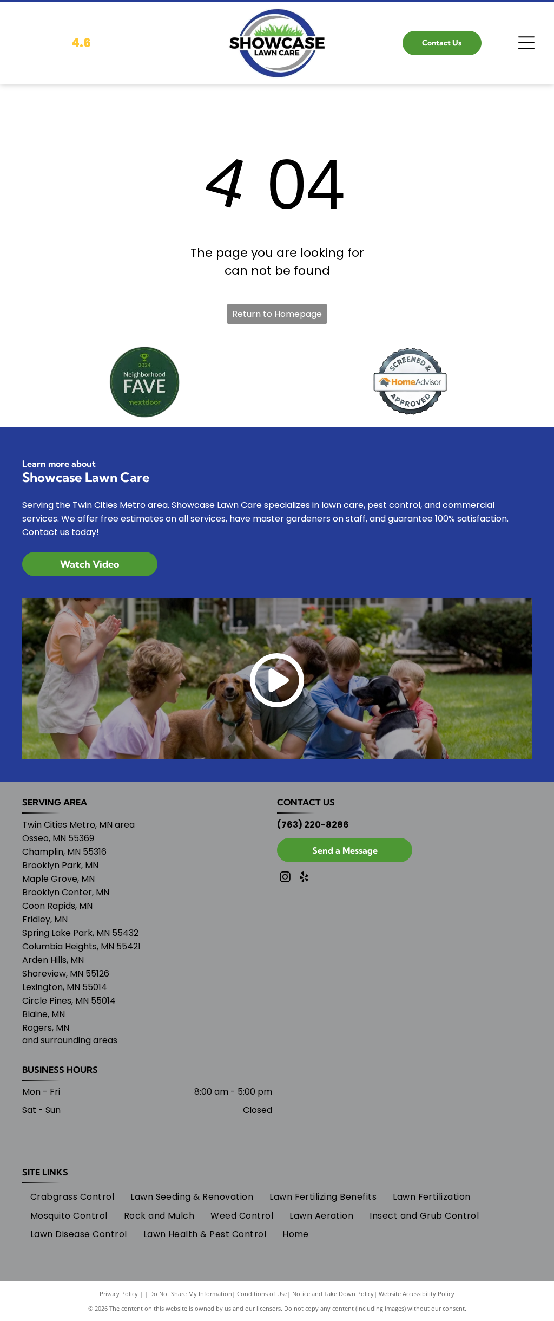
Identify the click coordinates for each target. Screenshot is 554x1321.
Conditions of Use (262, 1294)
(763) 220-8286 (313, 824)
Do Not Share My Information (190, 1294)
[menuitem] (72, 1197)
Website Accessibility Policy (416, 1294)
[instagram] (285, 878)
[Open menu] (526, 43)
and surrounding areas (69, 1040)
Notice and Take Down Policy (333, 1294)
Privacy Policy (119, 1294)
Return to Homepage (277, 314)
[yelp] (304, 878)
